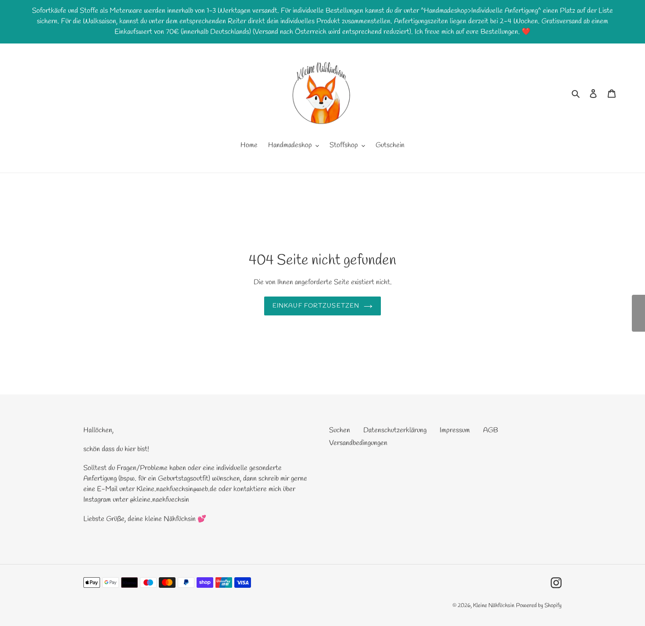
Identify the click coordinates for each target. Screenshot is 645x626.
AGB (490, 430)
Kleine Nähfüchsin (493, 605)
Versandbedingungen (358, 443)
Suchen (339, 430)
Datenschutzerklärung (394, 430)
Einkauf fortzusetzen (315, 306)
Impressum (455, 430)
